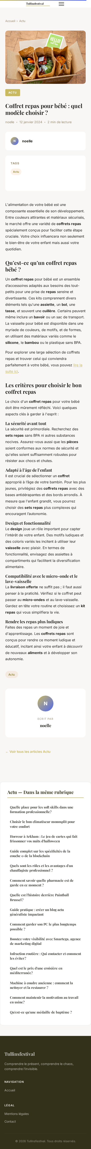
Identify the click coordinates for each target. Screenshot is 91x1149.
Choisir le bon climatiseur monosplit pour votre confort (42, 823)
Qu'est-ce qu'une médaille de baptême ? (41, 1012)
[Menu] (61, 3)
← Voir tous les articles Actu (27, 752)
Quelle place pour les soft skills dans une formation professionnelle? (41, 809)
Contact (10, 1121)
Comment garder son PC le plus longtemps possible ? (43, 926)
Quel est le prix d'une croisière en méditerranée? (36, 970)
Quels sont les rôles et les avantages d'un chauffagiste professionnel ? (41, 867)
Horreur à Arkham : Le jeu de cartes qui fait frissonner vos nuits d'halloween (43, 838)
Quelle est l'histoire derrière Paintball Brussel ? (39, 897)
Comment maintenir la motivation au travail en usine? (44, 999)
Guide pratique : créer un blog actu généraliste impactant (37, 911)
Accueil (10, 21)
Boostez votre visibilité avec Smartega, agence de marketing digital (45, 941)
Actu (22, 21)
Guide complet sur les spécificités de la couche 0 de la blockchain (40, 853)
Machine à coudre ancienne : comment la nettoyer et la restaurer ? (41, 985)
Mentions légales (16, 1114)
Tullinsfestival (19, 1054)
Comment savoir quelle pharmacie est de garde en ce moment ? (42, 882)
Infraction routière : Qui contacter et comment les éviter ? (45, 955)
